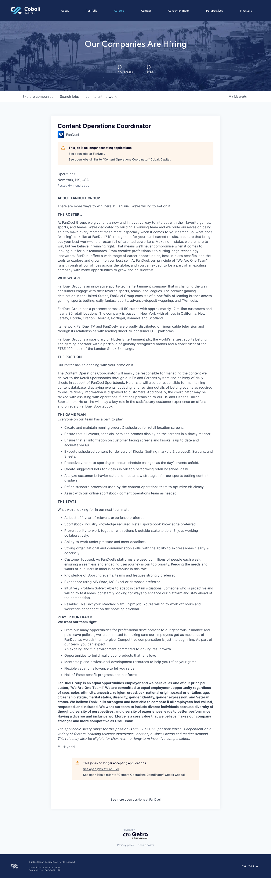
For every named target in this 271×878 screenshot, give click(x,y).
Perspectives (214, 10)
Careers (119, 10)
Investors (246, 10)
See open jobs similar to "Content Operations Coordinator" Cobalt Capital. (120, 159)
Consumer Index (178, 10)
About (65, 10)
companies (37, 96)
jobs (69, 96)
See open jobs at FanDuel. (87, 153)
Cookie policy (146, 845)
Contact (146, 10)
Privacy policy (125, 845)
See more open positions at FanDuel (135, 799)
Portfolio (91, 10)
